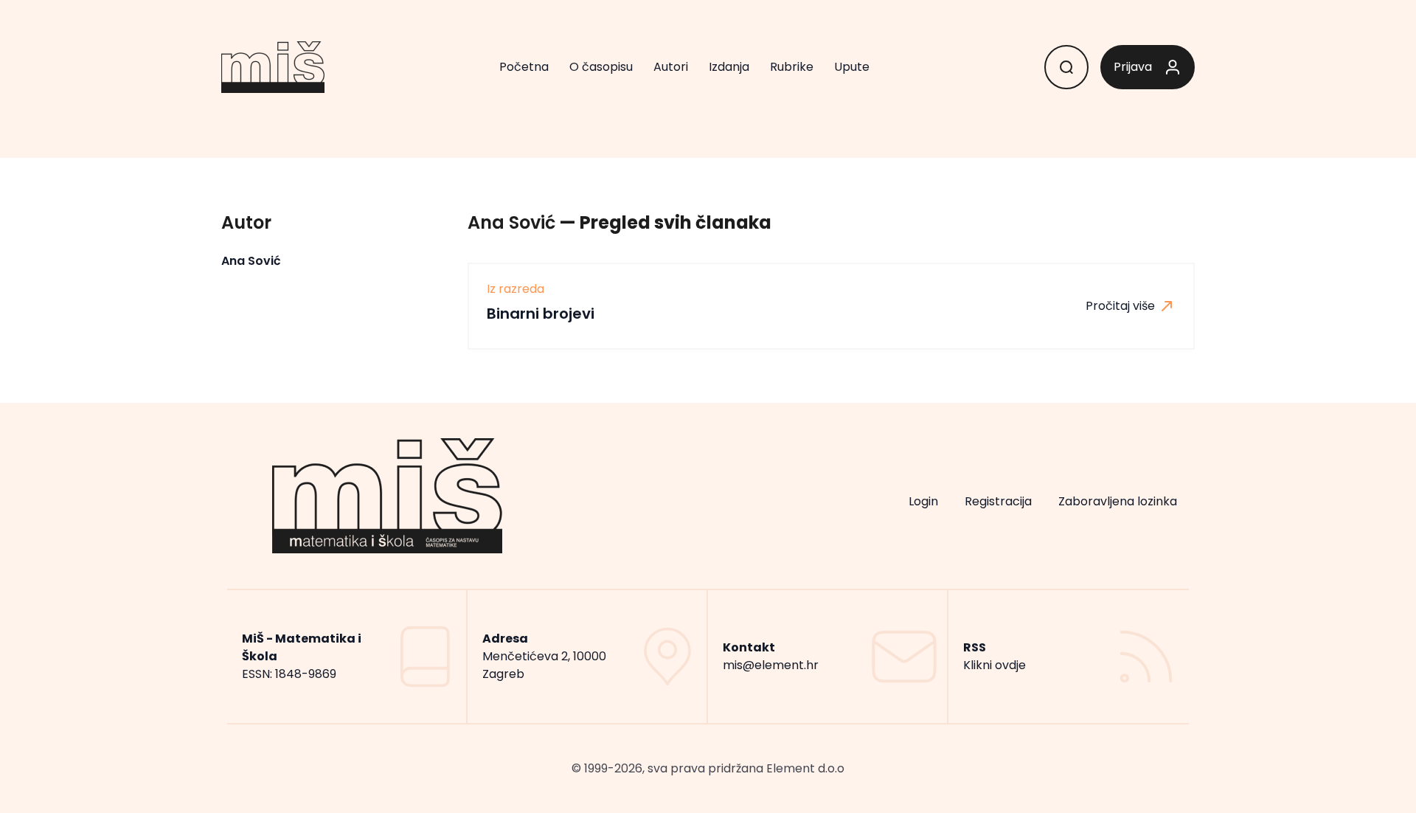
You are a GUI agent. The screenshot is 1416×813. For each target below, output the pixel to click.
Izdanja (729, 66)
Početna (524, 66)
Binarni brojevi (540, 313)
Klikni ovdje (994, 665)
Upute (852, 66)
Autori (670, 66)
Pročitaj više (1122, 305)
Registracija (998, 501)
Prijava (1133, 66)
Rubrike (791, 66)
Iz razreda (515, 289)
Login (923, 501)
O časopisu (601, 66)
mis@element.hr (771, 665)
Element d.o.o (805, 768)
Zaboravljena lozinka (1117, 501)
